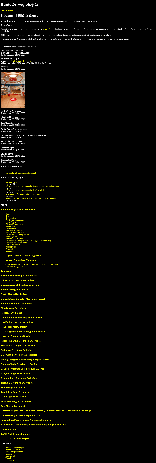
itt (102, 35)
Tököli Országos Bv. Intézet (15, 392)
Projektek (9, 249)
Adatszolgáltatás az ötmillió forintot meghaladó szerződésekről (30, 198)
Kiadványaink (11, 228)
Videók (8, 458)
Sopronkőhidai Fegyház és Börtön (19, 364)
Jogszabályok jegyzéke (14, 232)
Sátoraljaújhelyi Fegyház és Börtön (19, 355)
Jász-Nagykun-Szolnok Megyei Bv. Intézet (23, 331)
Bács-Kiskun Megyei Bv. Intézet (17, 280)
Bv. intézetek (10, 218)
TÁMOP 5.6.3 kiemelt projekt (15, 434)
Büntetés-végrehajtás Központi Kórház (21, 415)
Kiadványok (10, 456)
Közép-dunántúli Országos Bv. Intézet (20, 341)
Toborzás (6, 271)
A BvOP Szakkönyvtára (14, 239)
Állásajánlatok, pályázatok (16, 243)
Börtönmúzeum (9, 429)
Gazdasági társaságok (14, 220)
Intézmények (10, 222)
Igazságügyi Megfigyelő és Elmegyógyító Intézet (26, 420)
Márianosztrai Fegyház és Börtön (18, 345)
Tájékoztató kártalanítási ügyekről (23, 255)
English (8, 454)
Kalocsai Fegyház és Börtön (15, 336)
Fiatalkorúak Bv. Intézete (14, 308)
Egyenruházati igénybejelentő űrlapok (20, 173)
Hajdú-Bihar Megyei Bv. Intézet (17, 322)
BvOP (7, 216)
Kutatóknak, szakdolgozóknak (17, 235)
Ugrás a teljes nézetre (14, 452)
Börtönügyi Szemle (13, 237)
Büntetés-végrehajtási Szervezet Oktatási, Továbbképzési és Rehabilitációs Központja (46, 410)
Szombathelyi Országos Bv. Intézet (19, 378)
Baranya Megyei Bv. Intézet (15, 289)
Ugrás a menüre (7, 10)
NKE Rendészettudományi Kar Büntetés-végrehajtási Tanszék (33, 424)
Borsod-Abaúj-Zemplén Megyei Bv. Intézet (23, 299)
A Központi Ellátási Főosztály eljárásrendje (22, 194)
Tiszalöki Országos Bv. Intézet (16, 383)
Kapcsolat (9, 251)
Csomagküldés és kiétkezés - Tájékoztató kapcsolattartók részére (31, 264)
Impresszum (10, 460)
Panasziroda (10, 247)
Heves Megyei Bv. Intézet (14, 327)
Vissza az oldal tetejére (14, 448)
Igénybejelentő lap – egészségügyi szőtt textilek (24, 190)
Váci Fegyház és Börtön (13, 397)
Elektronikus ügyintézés (15, 267)
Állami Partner (49, 29)
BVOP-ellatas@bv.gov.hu (20, 61)
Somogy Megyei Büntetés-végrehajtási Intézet (25, 359)
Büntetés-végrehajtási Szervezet (18, 209)
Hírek (7, 214)
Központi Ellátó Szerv (14, 224)
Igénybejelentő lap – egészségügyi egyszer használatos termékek (32, 186)
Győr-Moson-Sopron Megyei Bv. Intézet (21, 317)
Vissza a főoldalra (12, 450)
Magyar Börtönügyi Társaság (20, 260)
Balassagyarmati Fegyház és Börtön (20, 285)
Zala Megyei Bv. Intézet (13, 406)
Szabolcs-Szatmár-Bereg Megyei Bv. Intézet (23, 369)
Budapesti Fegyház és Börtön (16, 303)
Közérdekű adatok (12, 245)
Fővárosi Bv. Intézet (11, 313)
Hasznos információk (13, 230)
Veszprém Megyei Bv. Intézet (16, 401)
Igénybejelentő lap (12, 182)
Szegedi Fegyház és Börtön (15, 373)
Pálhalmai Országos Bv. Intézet (17, 350)
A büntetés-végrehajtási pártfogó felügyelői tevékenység (28, 241)
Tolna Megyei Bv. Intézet (13, 387)
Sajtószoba (10, 226)
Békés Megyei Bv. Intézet (14, 294)
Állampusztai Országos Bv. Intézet (19, 275)
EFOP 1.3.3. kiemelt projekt (15, 438)
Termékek (9, 171)
